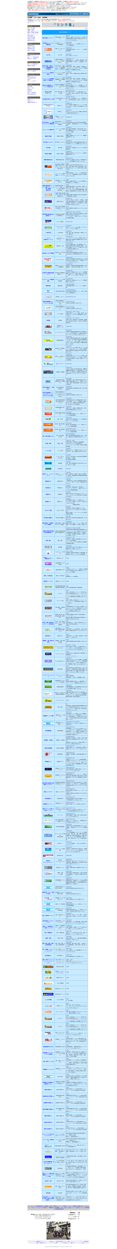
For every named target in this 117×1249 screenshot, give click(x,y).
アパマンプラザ (31, 1241)
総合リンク (30, 99)
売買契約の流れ (31, 48)
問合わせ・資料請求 (32, 58)
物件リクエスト (67, 1206)
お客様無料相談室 (32, 78)
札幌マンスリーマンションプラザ (75, 1241)
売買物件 (46, 1206)
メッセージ (39, 1207)
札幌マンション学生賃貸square (62, 1242)
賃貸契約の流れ (31, 40)
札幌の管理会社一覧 (32, 102)
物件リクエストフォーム (33, 55)
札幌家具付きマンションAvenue (46, 1242)
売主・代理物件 (31, 50)
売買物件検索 (31, 45)
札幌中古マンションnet (75, 1242)
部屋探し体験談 (31, 65)
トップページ (31, 22)
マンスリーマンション (33, 34)
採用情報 (87, 1207)
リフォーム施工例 (32, 71)
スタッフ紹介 (31, 87)
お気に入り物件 (31, 38)
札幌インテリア (85, 1242)
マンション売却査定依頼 (33, 57)
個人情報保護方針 (32, 94)
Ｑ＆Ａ (33, 1207)
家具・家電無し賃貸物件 (33, 32)
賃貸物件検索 (39, 1206)
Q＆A (29, 79)
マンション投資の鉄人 (33, 64)
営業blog (30, 91)
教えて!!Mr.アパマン (32, 76)
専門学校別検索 (31, 37)
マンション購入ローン (33, 81)
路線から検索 (31, 29)
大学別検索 (30, 35)
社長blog (30, 89)
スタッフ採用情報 (32, 92)
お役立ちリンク (31, 101)
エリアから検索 (31, 28)
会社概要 (30, 86)
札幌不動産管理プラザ (61, 1241)
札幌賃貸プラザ (39, 1241)
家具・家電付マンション (33, 31)
